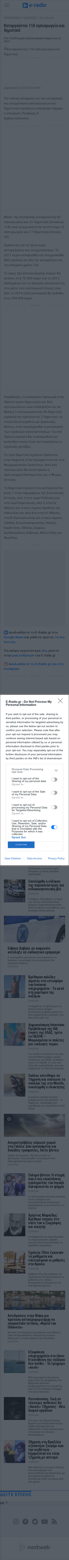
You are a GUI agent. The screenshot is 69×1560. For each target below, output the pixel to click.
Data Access (34, 858)
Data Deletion (13, 858)
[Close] (61, 702)
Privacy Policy (56, 858)
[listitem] (34, 770)
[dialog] (34, 780)
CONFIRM (21, 845)
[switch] (54, 779)
